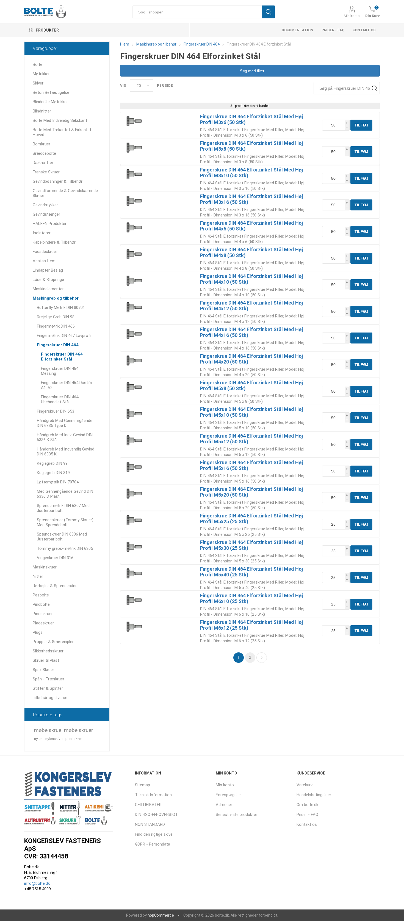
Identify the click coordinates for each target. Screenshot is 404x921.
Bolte (37, 64)
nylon (38, 738)
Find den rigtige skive (154, 834)
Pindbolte (41, 604)
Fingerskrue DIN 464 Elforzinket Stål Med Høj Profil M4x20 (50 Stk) (251, 359)
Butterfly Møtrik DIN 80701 (61, 307)
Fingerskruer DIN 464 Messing (59, 371)
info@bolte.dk (37, 883)
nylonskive (54, 738)
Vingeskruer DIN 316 (55, 557)
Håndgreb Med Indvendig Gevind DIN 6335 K (65, 452)
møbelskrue (47, 730)
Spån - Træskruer (48, 679)
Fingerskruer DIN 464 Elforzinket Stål (62, 357)
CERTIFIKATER (148, 804)
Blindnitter (42, 111)
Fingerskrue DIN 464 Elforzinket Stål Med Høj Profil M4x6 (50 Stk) (251, 226)
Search (374, 88)
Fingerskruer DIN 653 (55, 411)
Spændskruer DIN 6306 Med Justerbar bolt (62, 537)
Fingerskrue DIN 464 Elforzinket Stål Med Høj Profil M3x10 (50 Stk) (251, 172)
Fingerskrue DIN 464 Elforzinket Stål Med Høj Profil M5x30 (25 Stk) (251, 545)
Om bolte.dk (307, 804)
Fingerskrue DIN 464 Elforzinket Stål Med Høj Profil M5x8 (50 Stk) (251, 385)
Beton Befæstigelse (51, 92)
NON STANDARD (150, 824)
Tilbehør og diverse (50, 697)
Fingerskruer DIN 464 (58, 344)
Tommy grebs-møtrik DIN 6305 (65, 548)
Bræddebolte (44, 153)
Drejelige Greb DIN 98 (55, 316)
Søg (268, 11)
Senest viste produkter (236, 814)
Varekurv (304, 784)
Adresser (224, 804)
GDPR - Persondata (152, 844)
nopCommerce (161, 915)
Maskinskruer (45, 567)
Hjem (124, 44)
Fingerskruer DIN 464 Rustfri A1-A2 (66, 385)
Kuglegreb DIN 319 (53, 472)
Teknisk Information (153, 794)
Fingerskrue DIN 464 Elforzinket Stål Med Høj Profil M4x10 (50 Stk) (251, 279)
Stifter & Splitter (48, 688)
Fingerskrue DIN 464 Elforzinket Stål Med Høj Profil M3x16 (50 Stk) (251, 199)
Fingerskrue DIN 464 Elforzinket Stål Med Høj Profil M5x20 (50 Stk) (251, 492)
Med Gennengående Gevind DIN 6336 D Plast (65, 494)
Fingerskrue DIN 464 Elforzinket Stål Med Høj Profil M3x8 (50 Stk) (251, 146)
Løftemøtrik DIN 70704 (58, 482)
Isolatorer (42, 232)
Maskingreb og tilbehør (56, 298)
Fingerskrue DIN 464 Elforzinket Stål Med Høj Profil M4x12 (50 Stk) (251, 305)
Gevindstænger (46, 214)
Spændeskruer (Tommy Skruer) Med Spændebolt (65, 522)
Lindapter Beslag (48, 270)
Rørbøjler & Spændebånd (55, 585)
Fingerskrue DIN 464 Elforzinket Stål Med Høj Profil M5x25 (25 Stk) (251, 518)
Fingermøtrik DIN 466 (56, 326)
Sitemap (142, 784)
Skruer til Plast (46, 660)
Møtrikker (41, 73)
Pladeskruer (43, 623)
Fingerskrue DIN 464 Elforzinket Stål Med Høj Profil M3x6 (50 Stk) (251, 119)
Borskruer (41, 144)
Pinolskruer (43, 613)
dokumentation (297, 30)
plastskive (73, 738)
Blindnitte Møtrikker (50, 101)
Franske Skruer (46, 172)
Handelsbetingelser (314, 794)
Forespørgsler (228, 794)
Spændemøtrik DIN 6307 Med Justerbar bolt (63, 508)
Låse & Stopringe (48, 279)
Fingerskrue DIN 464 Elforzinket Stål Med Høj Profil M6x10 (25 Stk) (251, 598)
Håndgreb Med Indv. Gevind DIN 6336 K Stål (65, 437)
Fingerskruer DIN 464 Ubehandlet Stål (59, 399)
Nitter (38, 576)
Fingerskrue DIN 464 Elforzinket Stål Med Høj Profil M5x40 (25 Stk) (251, 572)
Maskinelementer (48, 288)
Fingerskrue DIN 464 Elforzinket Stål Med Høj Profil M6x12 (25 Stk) (251, 625)
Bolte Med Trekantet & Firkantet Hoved (62, 132)
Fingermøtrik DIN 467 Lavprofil (64, 335)
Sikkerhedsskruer (48, 651)
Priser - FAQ (333, 30)
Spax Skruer (43, 669)
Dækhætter (43, 162)
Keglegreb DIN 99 (52, 463)
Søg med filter (251, 71)
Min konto (352, 16)
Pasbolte (41, 595)
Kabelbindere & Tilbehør (54, 242)
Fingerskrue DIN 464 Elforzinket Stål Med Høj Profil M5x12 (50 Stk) (251, 438)
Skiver (38, 83)
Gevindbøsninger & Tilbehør (57, 181)
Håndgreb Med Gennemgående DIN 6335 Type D (64, 423)
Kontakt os (364, 30)
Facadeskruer (45, 251)
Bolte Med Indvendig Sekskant (60, 120)
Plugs (38, 632)
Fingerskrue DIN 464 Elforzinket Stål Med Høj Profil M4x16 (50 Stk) (251, 332)
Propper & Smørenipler (53, 641)
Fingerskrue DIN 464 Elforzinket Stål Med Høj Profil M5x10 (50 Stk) (251, 412)
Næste (261, 657)
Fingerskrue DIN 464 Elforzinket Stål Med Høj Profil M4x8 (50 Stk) (251, 252)
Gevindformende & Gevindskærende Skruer (65, 193)
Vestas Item (44, 260)
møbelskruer (78, 730)
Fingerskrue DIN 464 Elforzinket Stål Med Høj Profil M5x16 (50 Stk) (251, 465)
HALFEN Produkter (50, 223)
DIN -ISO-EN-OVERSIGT (156, 814)
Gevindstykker (45, 204)
